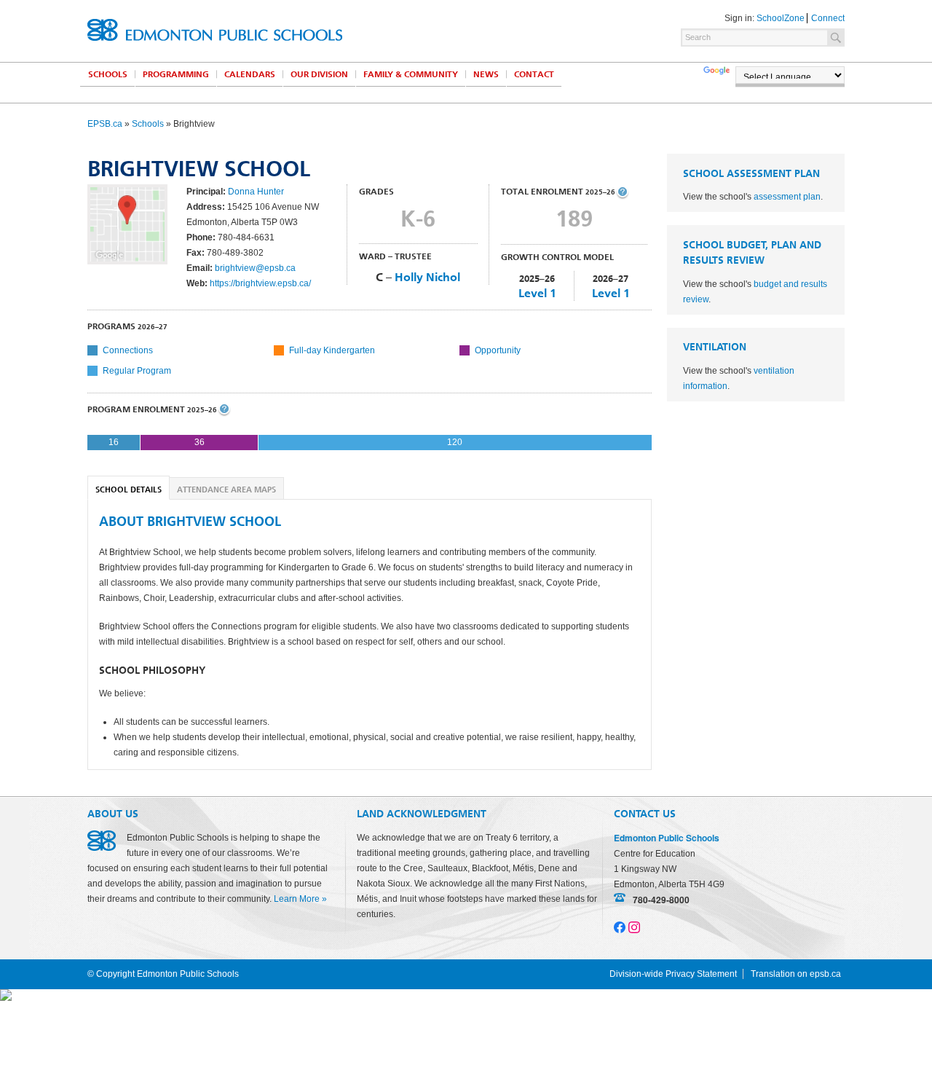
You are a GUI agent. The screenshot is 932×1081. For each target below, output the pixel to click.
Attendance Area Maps (226, 490)
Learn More (297, 899)
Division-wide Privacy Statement (673, 974)
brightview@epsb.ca (255, 268)
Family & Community (410, 74)
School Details (128, 490)
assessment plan (787, 197)
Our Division (319, 74)
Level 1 (537, 293)
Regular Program (137, 371)
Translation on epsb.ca (796, 974)
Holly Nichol (427, 277)
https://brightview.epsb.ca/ (260, 283)
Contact (534, 74)
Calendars (249, 74)
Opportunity (498, 350)
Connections (128, 350)
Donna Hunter (256, 191)
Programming (176, 74)
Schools (107, 74)
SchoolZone (781, 18)
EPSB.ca (104, 124)
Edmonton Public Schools (214, 30)
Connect (828, 18)
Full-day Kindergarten (332, 350)
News (486, 74)
